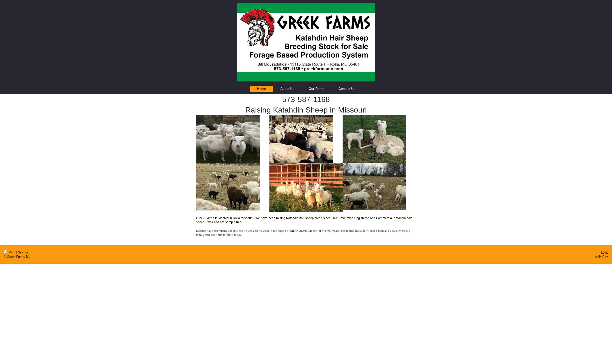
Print (12, 252)
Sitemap (23, 252)
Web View (601, 256)
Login (604, 252)
